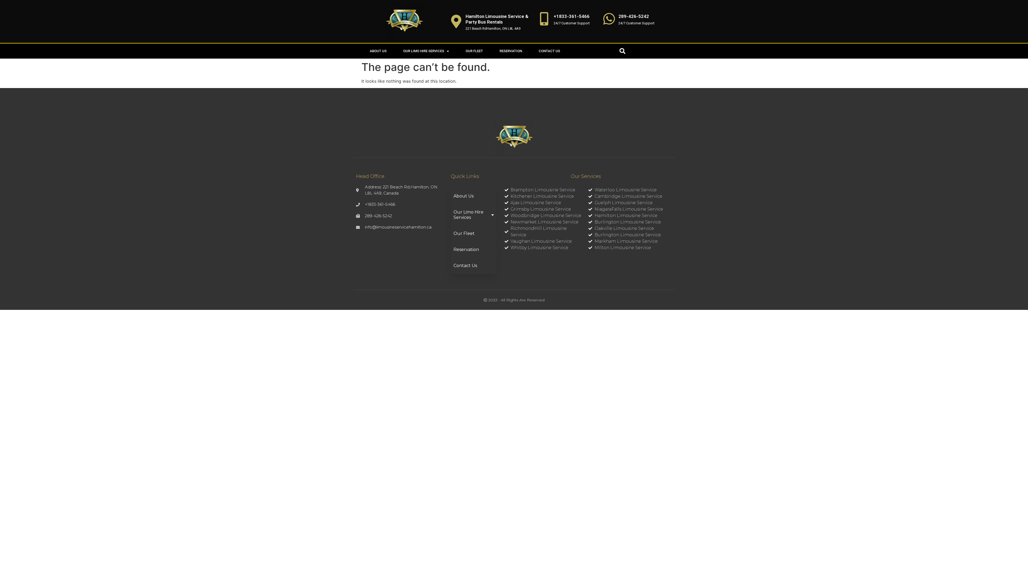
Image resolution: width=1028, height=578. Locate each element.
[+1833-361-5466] (544, 18)
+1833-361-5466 (571, 16)
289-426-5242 (633, 16)
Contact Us (549, 51)
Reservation (511, 51)
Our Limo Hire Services (423, 51)
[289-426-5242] (609, 18)
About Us (378, 51)
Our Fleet (474, 51)
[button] (622, 51)
